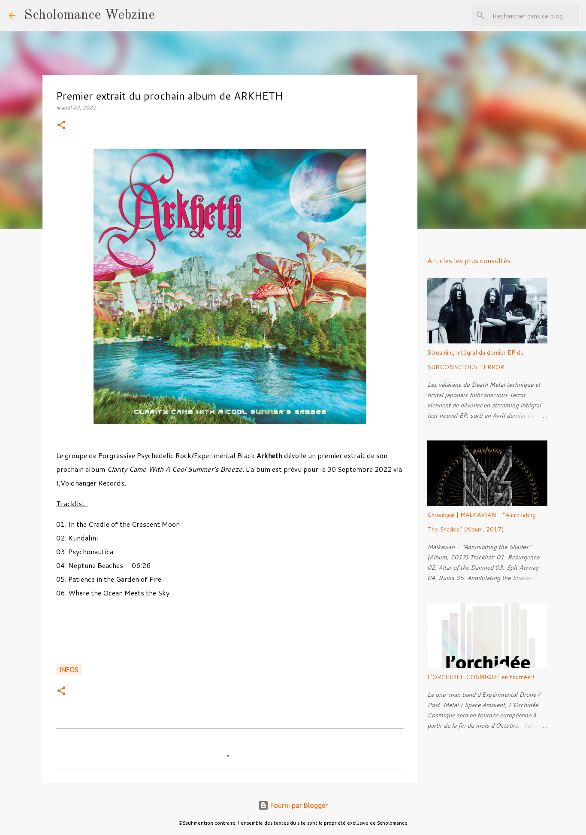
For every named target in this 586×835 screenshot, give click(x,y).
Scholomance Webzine (89, 15)
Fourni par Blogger (298, 805)
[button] (61, 125)
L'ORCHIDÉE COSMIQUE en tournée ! (480, 677)
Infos (69, 670)
